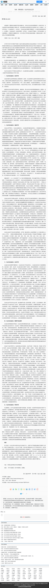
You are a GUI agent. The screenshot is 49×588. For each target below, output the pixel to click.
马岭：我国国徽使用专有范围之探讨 (8, 530)
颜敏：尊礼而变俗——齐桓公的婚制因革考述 (10, 554)
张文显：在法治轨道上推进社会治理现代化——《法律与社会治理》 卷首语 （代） (17, 556)
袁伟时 (8, 575)
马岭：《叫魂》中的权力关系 (7, 541)
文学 (41, 5)
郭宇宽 (29, 570)
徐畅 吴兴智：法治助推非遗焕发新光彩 (9, 547)
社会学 (26, 5)
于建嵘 (13, 570)
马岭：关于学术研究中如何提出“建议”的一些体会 (11, 534)
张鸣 (29, 572)
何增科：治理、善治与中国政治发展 (8, 561)
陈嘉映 (2, 570)
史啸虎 (13, 575)
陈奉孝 (24, 573)
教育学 (36, 5)
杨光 (18, 580)
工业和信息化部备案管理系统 (24, 586)
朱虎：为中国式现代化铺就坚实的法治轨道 (9, 548)
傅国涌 (40, 568)
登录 (24, 517)
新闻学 (31, 5)
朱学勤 (24, 578)
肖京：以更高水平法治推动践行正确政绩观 (9, 557)
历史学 (45, 5)
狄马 (2, 575)
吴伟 (13, 577)
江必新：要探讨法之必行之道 (7, 563)
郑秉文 (35, 578)
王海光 (40, 572)
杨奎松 (35, 572)
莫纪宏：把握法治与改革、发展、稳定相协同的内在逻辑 (12, 559)
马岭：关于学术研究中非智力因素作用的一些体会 (11, 532)
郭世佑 (29, 573)
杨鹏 (7, 573)
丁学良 (24, 568)
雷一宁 (40, 575)
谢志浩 (8, 580)
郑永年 (13, 568)
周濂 (2, 573)
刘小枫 (29, 575)
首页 (2, 5)
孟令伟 (35, 575)
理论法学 (14, 480)
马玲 (35, 573)
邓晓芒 (13, 573)
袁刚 (7, 578)
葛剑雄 (29, 577)
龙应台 (19, 568)
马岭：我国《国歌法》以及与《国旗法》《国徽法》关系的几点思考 (14, 527)
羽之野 (2, 580)
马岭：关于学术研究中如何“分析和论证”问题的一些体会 (12, 537)
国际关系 (21, 5)
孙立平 (13, 580)
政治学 (15, 5)
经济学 (10, 5)
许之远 (2, 578)
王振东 (40, 573)
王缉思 (19, 573)
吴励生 (19, 578)
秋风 (24, 575)
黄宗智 (8, 570)
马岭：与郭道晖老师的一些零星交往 (8, 525)
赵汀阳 (13, 572)
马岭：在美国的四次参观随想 (7, 528)
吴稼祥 (40, 577)
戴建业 (19, 572)
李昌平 (24, 572)
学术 (7, 480)
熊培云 (19, 575)
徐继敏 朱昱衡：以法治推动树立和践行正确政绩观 (11, 552)
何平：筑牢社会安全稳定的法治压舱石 (8, 550)
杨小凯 (13, 578)
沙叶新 (19, 577)
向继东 (8, 572)
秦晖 (2, 568)
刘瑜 (24, 577)
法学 (6, 5)
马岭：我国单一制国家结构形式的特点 (8, 539)
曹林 (29, 568)
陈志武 (19, 570)
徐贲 (24, 570)
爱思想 (4, 2)
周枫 (2, 577)
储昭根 (35, 577)
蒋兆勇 (8, 577)
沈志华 (2, 572)
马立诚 (35, 570)
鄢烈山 (35, 568)
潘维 (29, 578)
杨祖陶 (40, 570)
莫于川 (40, 578)
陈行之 (8, 568)
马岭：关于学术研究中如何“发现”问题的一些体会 (11, 536)
